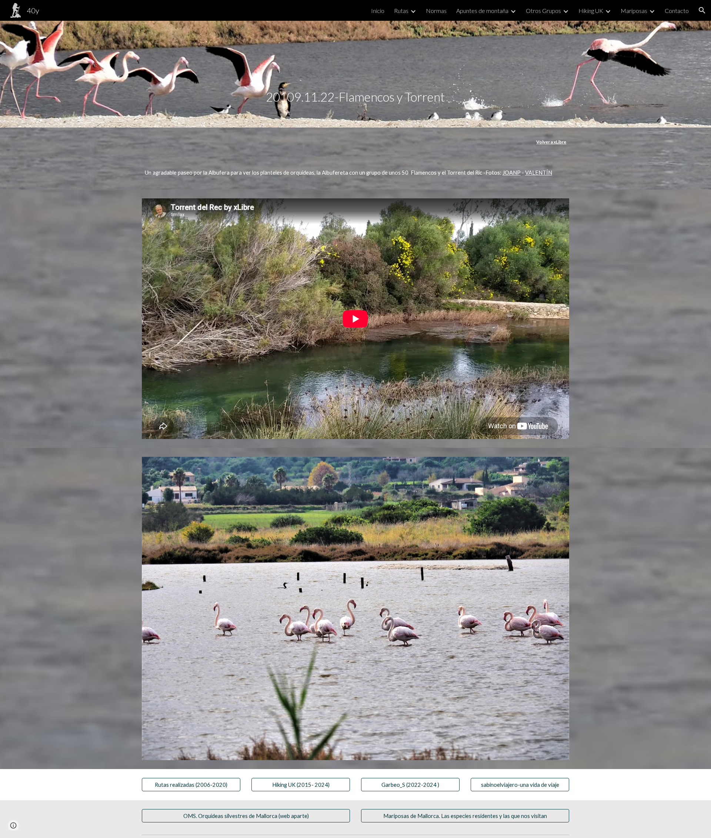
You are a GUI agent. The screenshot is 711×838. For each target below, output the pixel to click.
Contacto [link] (677, 10)
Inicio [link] (377, 10)
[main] (355, 74)
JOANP (512, 172)
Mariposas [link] (634, 10)
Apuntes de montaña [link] (482, 10)
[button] (702, 10)
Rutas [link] (401, 10)
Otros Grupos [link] (543, 10)
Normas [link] (436, 10)
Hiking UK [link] (590, 10)
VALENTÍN (538, 172)
